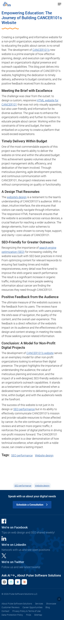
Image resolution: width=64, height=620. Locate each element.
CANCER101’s (41, 49)
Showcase (51, 603)
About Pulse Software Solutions (17, 603)
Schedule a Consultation (29, 504)
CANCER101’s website (40, 353)
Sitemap (38, 615)
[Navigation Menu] (59, 4)
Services (39, 603)
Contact (5, 611)
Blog (48, 607)
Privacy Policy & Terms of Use (26, 611)
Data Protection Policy (12, 615)
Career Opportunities (32, 607)
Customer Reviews (10, 607)
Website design (44, 455)
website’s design (17, 197)
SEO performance (24, 409)
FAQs (28, 615)
